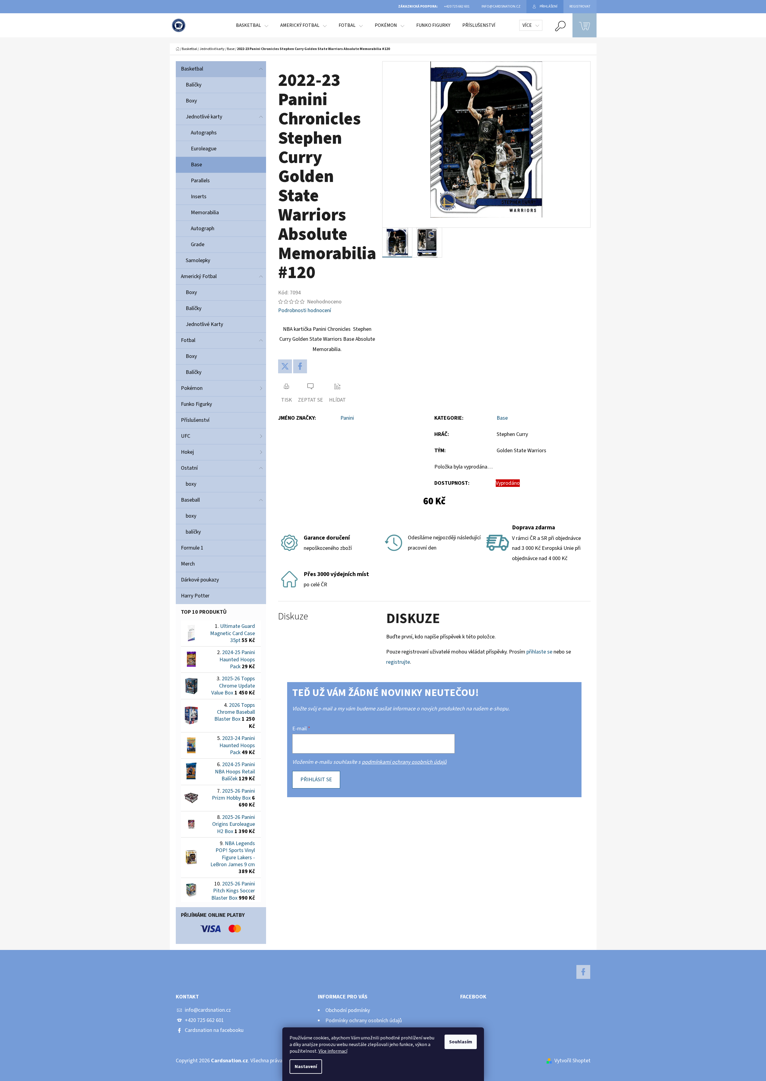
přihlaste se (539, 652)
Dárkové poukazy (200, 580)
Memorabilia (205, 212)
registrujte (398, 662)
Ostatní (189, 468)
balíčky (193, 532)
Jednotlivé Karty (204, 324)
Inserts (198, 196)
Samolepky (198, 260)
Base (196, 164)
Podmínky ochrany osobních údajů (363, 1020)
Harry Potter (195, 596)
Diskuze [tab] (293, 616)
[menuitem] (252, 25)
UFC (185, 436)
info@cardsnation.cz (208, 1010)
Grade (197, 244)
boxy (191, 484)
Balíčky (193, 85)
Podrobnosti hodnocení (304, 310)
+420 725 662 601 (204, 1020)
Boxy (191, 101)
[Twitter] (285, 366)
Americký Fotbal (199, 276)
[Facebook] (300, 366)
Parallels (200, 180)
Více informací (332, 1051)
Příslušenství (195, 420)
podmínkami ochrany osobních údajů (404, 762)
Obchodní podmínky (347, 1010)
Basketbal (192, 69)
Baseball (190, 500)
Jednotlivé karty (204, 117)
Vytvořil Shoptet (572, 1060)
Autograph (202, 228)
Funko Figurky (196, 404)
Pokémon (192, 388)
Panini (347, 418)
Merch (188, 564)
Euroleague (203, 148)
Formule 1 (192, 548)
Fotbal (188, 340)
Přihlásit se (316, 779)
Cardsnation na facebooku (214, 1030)
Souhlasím (460, 1042)
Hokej (187, 452)
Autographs (204, 132)
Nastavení (306, 1066)
